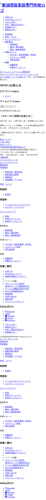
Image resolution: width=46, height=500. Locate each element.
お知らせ (9, 17)
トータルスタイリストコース (17, 205)
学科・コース (11, 37)
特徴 (7, 216)
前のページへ (6, 139)
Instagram (11, 312)
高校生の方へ (11, 30)
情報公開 (9, 299)
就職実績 (14, 65)
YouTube (11, 316)
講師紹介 (9, 177)
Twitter (10, 318)
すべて (8, 96)
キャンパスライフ (13, 39)
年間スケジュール (13, 219)
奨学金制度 (15, 60)
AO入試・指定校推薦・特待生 (23, 55)
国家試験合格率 (12, 175)
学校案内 (9, 34)
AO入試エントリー (13, 20)
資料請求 (4, 165)
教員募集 (9, 294)
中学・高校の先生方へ (15, 25)
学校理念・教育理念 (14, 172)
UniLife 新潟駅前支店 (14, 291)
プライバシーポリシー (15, 301)
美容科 (8, 194)
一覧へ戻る (5, 142)
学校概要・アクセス (14, 180)
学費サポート (11, 52)
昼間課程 (14, 44)
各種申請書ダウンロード (15, 276)
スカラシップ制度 (18, 57)
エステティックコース (15, 207)
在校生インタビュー (14, 221)
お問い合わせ (11, 296)
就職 (7, 62)
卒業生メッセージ (18, 67)
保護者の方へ (11, 27)
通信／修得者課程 (18, 50)
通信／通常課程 (17, 47)
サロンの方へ (11, 22)
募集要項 (9, 42)
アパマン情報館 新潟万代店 (17, 289)
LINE (7, 314)
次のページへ (6, 145)
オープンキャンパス (9, 162)
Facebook (11, 320)
